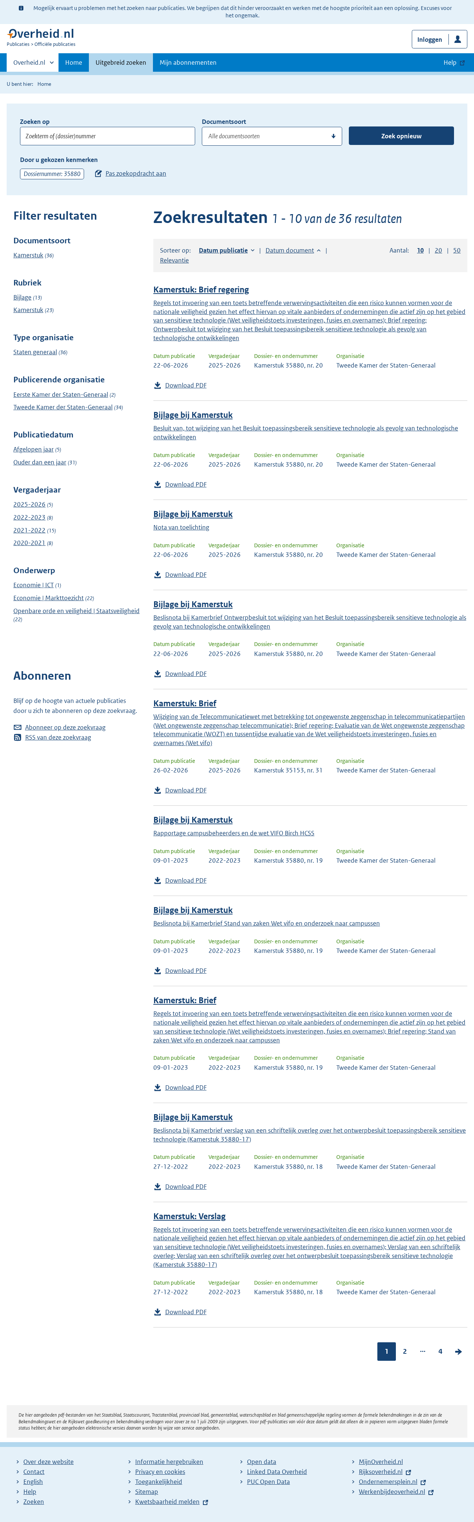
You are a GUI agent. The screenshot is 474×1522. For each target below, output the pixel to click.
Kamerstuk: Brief (184, 703)
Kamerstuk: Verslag (189, 1216)
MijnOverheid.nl (381, 1462)
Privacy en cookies (160, 1472)
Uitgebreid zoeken (121, 62)
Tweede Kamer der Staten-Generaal (63, 407)
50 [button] (457, 250)
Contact (33, 1472)
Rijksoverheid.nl (381, 1472)
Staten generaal (35, 352)
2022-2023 (29, 517)
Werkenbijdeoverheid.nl (392, 1492)
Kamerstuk (28, 255)
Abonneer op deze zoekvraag (65, 727)
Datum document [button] (290, 250)
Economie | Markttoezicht (48, 598)
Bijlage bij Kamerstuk (193, 415)
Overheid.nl (29, 65)
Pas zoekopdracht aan (136, 173)
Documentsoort (224, 121)
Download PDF (186, 385)
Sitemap (146, 1492)
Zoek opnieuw (401, 136)
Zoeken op (35, 121)
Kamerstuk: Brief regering (201, 290)
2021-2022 (29, 530)
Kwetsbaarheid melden (167, 1502)
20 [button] (438, 250)
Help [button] (450, 62)
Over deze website (48, 1462)
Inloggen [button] (429, 39)
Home (73, 62)
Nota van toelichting (181, 527)
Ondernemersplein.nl (388, 1482)
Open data (261, 1462)
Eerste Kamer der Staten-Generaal (60, 394)
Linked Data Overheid (277, 1472)
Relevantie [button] (174, 260)
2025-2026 (29, 504)
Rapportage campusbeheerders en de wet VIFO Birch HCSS (233, 833)
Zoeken (33, 1502)
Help (29, 1492)
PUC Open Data (268, 1482)
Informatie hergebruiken (169, 1462)
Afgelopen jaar (33, 449)
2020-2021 (29, 543)
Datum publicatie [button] (223, 250)
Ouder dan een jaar (39, 462)
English (33, 1482)
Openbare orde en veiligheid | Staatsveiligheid (76, 611)
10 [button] (420, 250)
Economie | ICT (33, 585)
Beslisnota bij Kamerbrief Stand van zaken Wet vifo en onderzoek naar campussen (266, 923)
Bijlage (22, 297)
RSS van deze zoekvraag (58, 737)
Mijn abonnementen (188, 62)
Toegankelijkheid (158, 1482)
